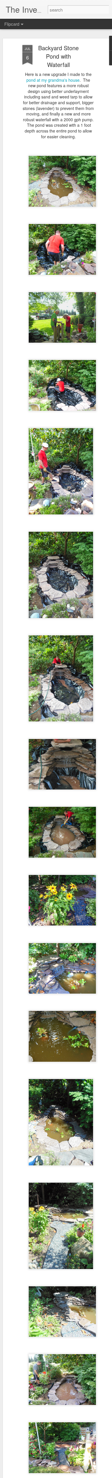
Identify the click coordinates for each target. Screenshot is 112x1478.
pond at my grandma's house (53, 80)
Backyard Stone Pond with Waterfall (58, 56)
